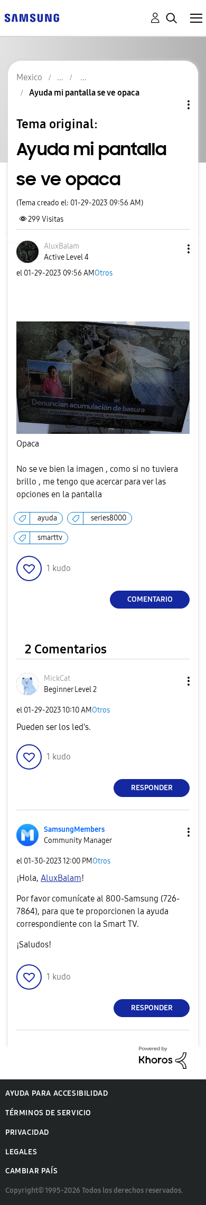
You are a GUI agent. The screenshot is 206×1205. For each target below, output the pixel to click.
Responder (152, 787)
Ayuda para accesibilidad (56, 1093)
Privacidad (27, 1132)
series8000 (108, 518)
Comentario (150, 599)
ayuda (47, 518)
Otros (104, 273)
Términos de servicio (48, 1112)
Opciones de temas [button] (171, 105)
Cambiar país (31, 1170)
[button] (171, 249)
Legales (21, 1151)
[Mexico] (31, 17)
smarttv (50, 537)
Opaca (27, 444)
